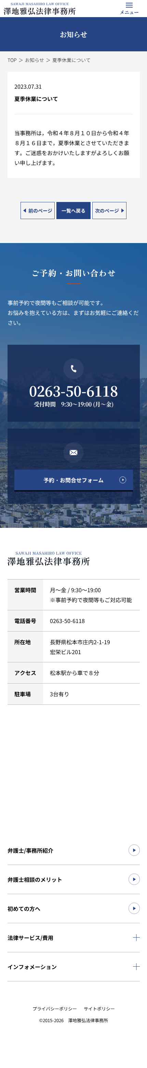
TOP (12, 59)
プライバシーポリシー (54, 1008)
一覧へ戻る (73, 210)
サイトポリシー (99, 1008)
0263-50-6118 (73, 390)
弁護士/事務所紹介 (30, 850)
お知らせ (34, 59)
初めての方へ (24, 908)
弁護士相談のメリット (35, 879)
